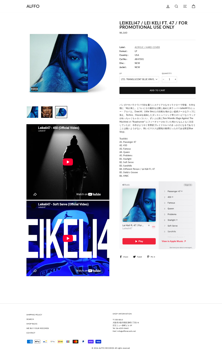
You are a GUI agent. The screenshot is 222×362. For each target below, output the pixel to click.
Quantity (167, 73)
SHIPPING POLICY (34, 315)
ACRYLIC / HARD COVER (147, 47)
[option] (67, 62)
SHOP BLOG (31, 324)
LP (120, 73)
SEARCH (30, 319)
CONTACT (30, 333)
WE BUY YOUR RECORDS (37, 328)
